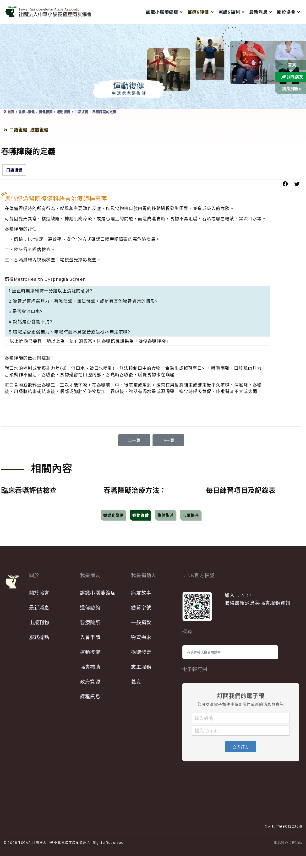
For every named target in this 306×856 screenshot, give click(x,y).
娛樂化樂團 (113, 515)
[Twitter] (297, 184)
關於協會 (286, 12)
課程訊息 (90, 697)
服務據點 (39, 637)
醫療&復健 (198, 12)
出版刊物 (39, 622)
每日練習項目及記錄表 (241, 490)
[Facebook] (285, 184)
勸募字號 (141, 608)
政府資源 (90, 682)
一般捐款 (141, 622)
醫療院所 (90, 622)
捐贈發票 (141, 652)
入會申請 (90, 637)
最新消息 (258, 12)
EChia (297, 842)
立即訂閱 (241, 746)
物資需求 (141, 637)
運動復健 (140, 515)
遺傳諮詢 (90, 608)
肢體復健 (39, 130)
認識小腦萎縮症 (162, 12)
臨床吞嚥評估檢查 (29, 490)
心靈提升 (191, 515)
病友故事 (141, 593)
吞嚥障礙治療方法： (135, 490)
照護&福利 (229, 12)
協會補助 (90, 667)
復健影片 (166, 515)
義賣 (136, 682)
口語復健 (17, 130)
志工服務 (141, 667)
